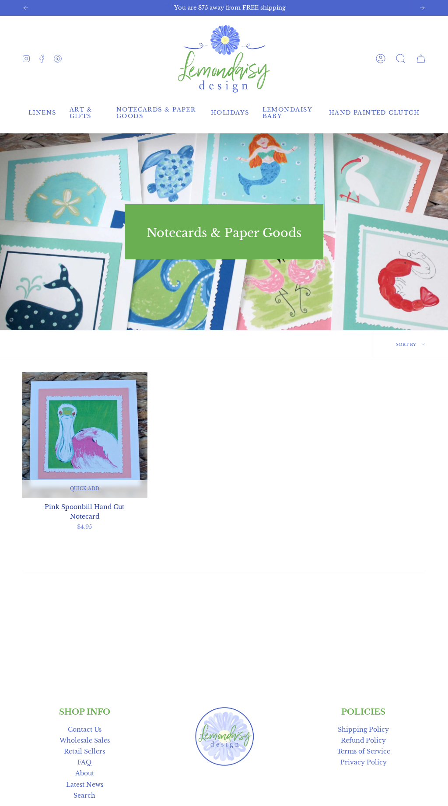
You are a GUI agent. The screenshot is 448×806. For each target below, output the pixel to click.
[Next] (422, 8)
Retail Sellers (84, 751)
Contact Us (85, 729)
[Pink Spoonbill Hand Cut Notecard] (84, 435)
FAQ (84, 762)
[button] (401, 58)
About (84, 773)
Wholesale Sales (85, 740)
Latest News (84, 785)
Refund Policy (363, 740)
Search (84, 795)
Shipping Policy (363, 729)
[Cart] (421, 58)
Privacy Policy (363, 762)
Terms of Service (363, 751)
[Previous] (26, 8)
